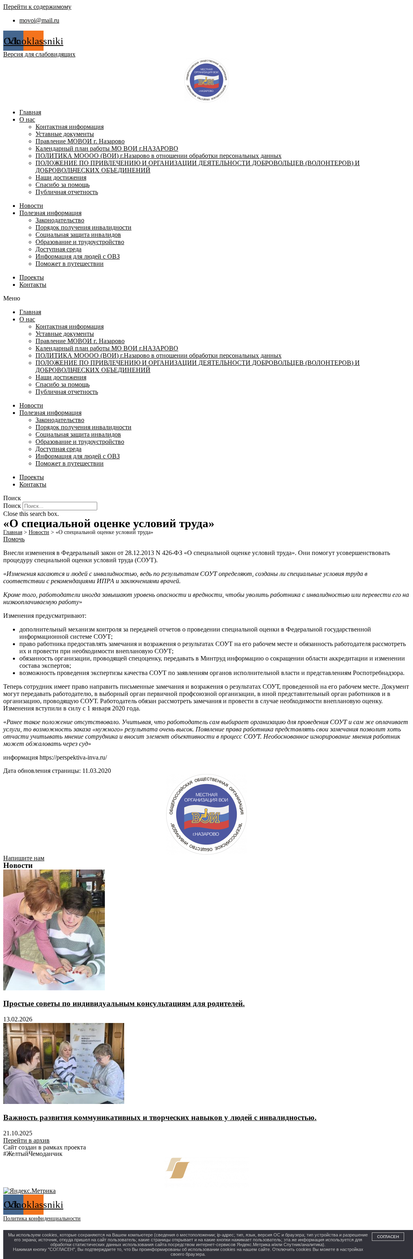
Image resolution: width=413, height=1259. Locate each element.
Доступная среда (58, 249)
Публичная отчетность (66, 191)
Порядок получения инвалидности (83, 227)
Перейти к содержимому (37, 6)
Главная (30, 112)
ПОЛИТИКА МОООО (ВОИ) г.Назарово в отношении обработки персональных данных (158, 155)
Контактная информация (69, 126)
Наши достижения (60, 177)
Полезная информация (50, 212)
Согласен (388, 1236)
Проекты (31, 277)
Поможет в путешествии (69, 263)
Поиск (12, 505)
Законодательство (59, 220)
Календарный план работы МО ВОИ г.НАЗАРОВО (106, 148)
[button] (206, 298)
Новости (31, 205)
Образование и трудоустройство (79, 241)
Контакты (32, 284)
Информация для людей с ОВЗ (77, 256)
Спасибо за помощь (62, 184)
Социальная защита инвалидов (78, 234)
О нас (27, 119)
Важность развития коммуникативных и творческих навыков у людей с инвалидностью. (160, 1117)
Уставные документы (64, 133)
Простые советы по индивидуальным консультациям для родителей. (124, 1003)
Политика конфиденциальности (42, 1219)
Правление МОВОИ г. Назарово (80, 141)
